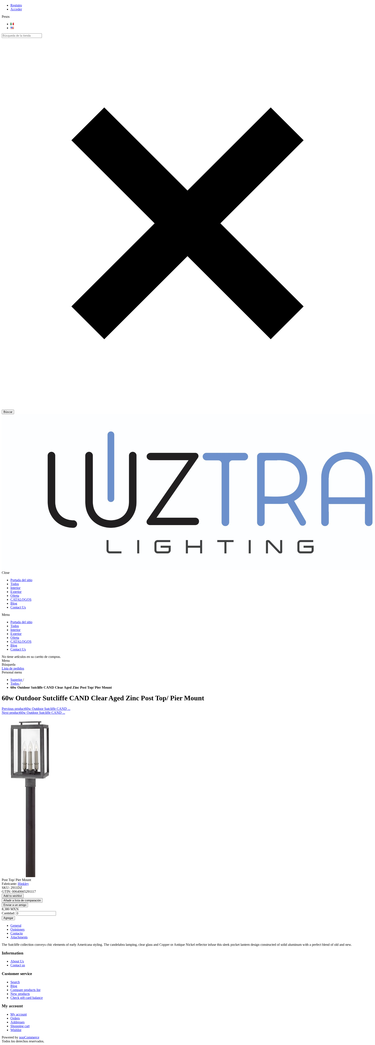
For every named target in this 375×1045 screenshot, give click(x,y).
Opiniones (17, 929)
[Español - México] (12, 24)
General (15, 925)
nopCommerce (29, 1037)
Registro (16, 5)
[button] (187, 407)
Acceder (16, 9)
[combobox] (22, 35)
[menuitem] (191, 961)
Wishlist (15, 1030)
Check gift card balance (26, 998)
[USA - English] (12, 28)
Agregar (8, 918)
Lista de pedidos (13, 668)
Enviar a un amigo (14, 905)
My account (18, 1014)
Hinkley (23, 884)
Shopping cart (20, 1026)
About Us (17, 961)
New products (20, 994)
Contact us (17, 965)
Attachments (19, 937)
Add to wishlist (12, 895)
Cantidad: (8, 913)
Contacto (16, 933)
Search (15, 982)
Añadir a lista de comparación (22, 900)
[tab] (191, 926)
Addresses (17, 1022)
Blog (13, 986)
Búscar (7, 412)
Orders (15, 1018)
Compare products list (25, 990)
